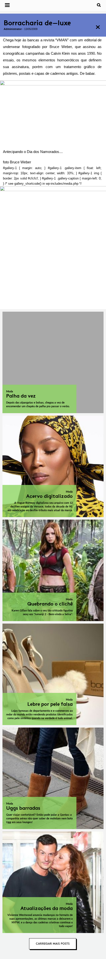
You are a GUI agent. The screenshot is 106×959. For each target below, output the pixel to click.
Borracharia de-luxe (37, 23)
